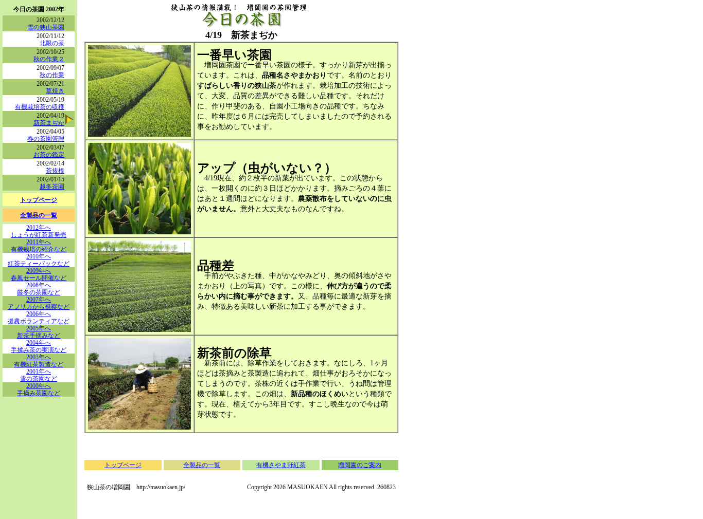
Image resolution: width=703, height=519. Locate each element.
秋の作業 (52, 75)
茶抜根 (55, 170)
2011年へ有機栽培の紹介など (38, 245)
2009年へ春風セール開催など (38, 274)
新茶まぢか (48, 122)
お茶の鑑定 (48, 154)
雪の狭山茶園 (45, 27)
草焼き (55, 91)
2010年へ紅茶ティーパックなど (38, 260)
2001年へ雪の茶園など (38, 375)
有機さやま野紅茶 (281, 465)
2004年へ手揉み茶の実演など (38, 346)
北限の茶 (52, 43)
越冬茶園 (52, 186)
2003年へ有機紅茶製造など (38, 361)
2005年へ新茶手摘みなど (38, 332)
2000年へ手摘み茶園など (38, 389)
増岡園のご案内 (359, 465)
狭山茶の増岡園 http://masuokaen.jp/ (136, 487)
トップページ (38, 199)
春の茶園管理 (45, 138)
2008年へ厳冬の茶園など (38, 289)
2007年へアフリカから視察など (38, 303)
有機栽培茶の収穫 (39, 106)
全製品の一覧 (38, 215)
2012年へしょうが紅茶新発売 (38, 231)
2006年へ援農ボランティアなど (38, 317)
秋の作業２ (48, 59)
